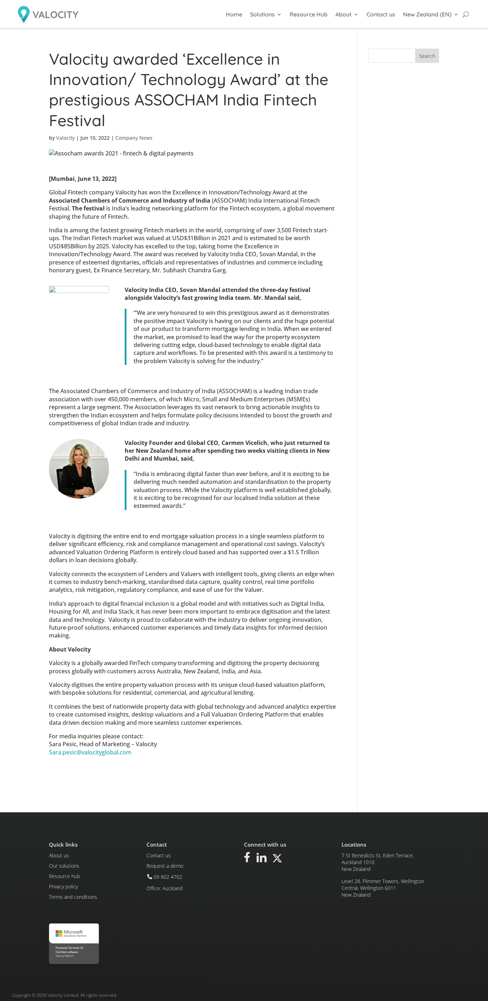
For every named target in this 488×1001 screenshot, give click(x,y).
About (343, 14)
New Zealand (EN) (427, 14)
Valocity (65, 137)
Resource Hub (309, 14)
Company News (134, 137)
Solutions (262, 14)
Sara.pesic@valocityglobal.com (90, 752)
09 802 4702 (168, 876)
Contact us (381, 14)
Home (234, 14)
